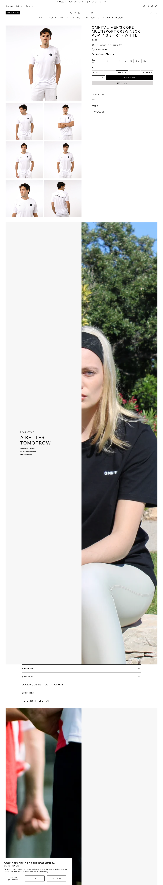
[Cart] (156, 13)
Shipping (28, 692)
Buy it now (122, 83)
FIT (93, 100)
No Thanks (56, 878)
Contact (9, 6)
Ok (35, 878)
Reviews (27, 668)
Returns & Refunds (35, 700)
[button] (52, 18)
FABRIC (95, 106)
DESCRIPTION (98, 94)
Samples (28, 676)
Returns (30, 6)
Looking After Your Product (42, 684)
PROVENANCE (98, 112)
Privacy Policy (42, 871)
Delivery (20, 6)
